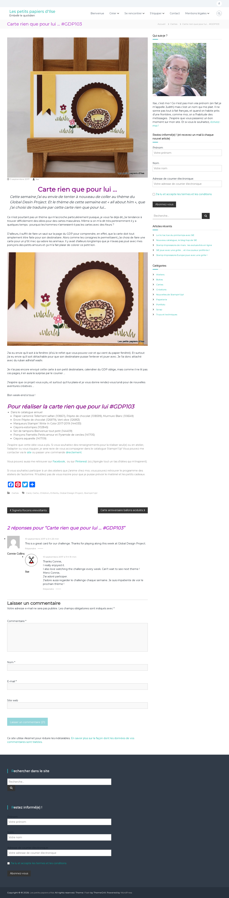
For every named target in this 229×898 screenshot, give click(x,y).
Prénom (158, 147)
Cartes (173, 24)
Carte (36, 493)
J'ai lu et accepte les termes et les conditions (184, 194)
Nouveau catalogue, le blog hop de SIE (176, 240)
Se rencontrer (133, 13)
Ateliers (160, 274)
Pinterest (81, 461)
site (29, 452)
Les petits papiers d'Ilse (32, 11)
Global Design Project (71, 493)
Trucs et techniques (166, 314)
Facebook (59, 461)
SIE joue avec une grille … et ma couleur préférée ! (183, 250)
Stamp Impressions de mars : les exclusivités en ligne (184, 245)
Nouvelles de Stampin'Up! (170, 294)
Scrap (159, 309)
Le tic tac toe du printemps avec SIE (175, 235)
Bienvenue (97, 13)
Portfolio (160, 304)
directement (74, 452)
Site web (12, 700)
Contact (175, 13)
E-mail (12, 681)
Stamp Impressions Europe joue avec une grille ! (181, 255)
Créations (161, 289)
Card (28, 493)
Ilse (37, 179)
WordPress (126, 892)
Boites (159, 279)
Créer (112, 13)
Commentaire (16, 621)
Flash (87, 892)
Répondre (30, 548)
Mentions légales (195, 13)
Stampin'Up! (90, 493)
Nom (11, 662)
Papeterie (161, 299)
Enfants (54, 493)
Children (44, 493)
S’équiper (156, 13)
